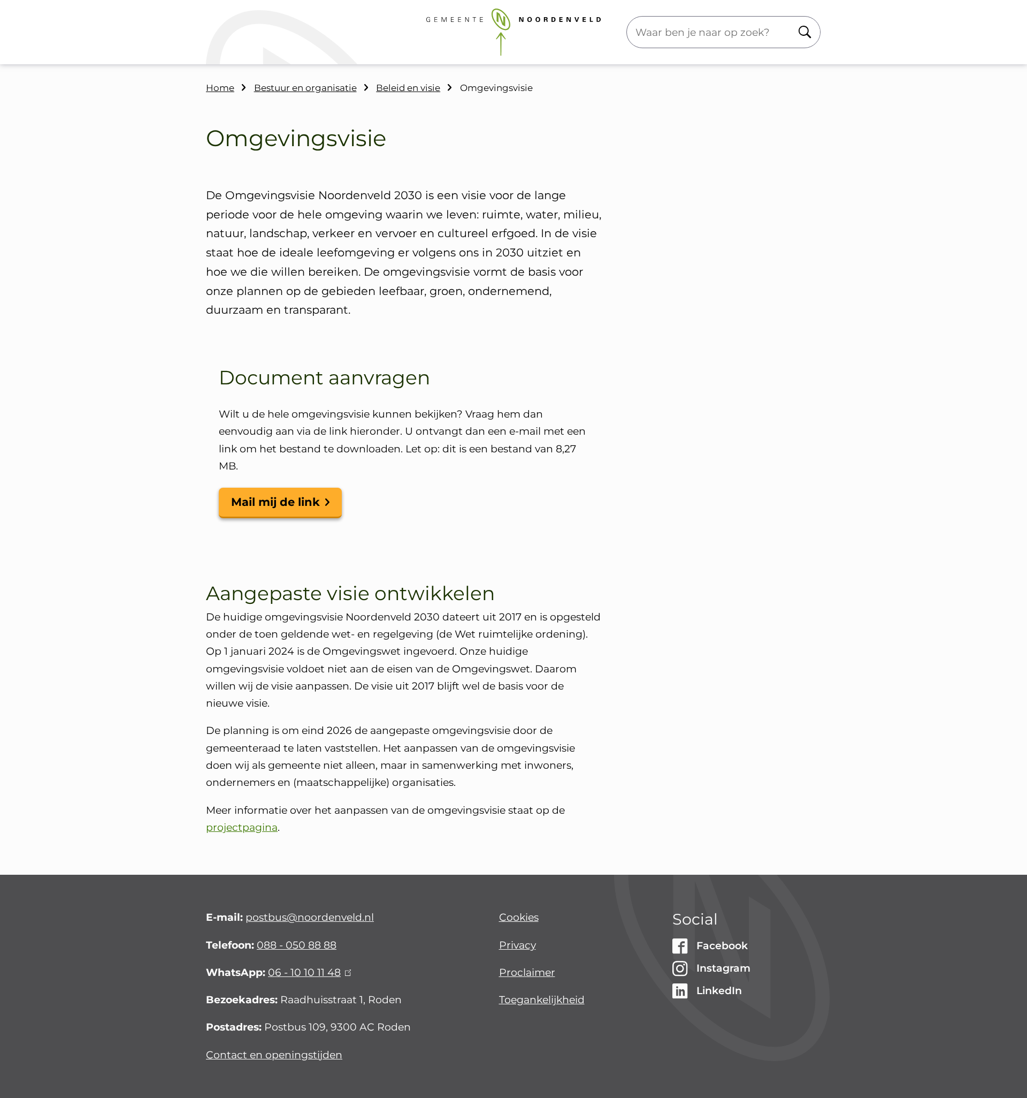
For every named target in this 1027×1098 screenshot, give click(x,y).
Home (220, 87)
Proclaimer (527, 972)
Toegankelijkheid (542, 1000)
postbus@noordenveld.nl (310, 917)
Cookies (519, 917)
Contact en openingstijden (274, 1055)
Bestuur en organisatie (305, 87)
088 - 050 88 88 (296, 945)
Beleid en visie (408, 87)
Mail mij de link (275, 502)
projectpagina (242, 827)
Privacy (517, 945)
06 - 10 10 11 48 (308, 972)
